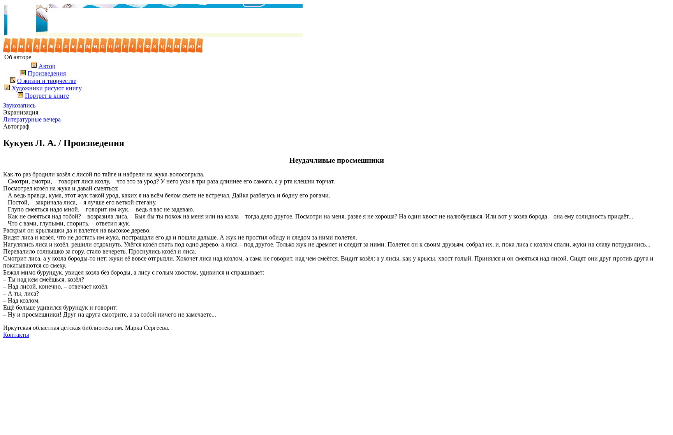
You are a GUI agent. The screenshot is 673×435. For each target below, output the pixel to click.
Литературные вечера (32, 119)
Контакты (16, 334)
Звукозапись (19, 105)
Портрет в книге (47, 95)
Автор (47, 66)
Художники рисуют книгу (47, 88)
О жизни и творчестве (46, 80)
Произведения (47, 73)
